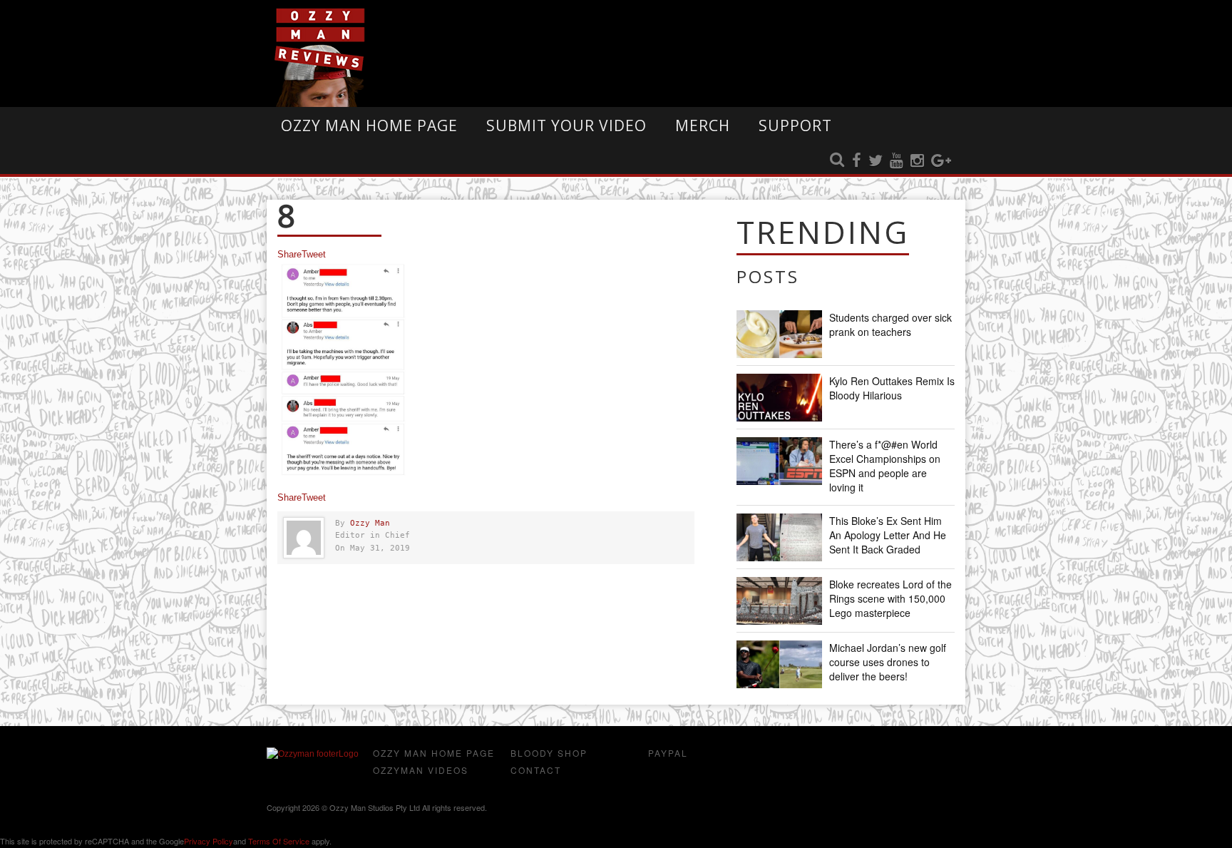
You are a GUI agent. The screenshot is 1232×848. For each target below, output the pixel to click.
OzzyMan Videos (420, 770)
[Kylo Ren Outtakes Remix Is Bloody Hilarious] (779, 397)
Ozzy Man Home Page (369, 126)
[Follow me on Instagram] (917, 161)
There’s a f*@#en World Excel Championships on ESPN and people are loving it (884, 465)
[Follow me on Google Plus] (941, 161)
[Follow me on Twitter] (875, 161)
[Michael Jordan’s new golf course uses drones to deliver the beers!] (779, 664)
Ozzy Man (370, 523)
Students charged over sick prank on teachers (890, 324)
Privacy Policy (208, 841)
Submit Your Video (566, 126)
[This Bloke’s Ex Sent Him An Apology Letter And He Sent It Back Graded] (779, 537)
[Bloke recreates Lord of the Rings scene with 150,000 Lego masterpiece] (779, 601)
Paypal (668, 753)
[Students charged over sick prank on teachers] (779, 334)
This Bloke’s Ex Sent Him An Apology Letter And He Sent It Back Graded (887, 535)
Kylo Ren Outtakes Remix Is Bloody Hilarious (892, 388)
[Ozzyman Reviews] (313, 754)
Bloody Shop (548, 753)
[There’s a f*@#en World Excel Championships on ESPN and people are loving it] (779, 461)
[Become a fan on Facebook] (856, 161)
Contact (535, 770)
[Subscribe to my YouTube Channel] (896, 161)
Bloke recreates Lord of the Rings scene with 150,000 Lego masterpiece (890, 598)
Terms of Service (278, 841)
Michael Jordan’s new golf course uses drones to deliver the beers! (887, 661)
